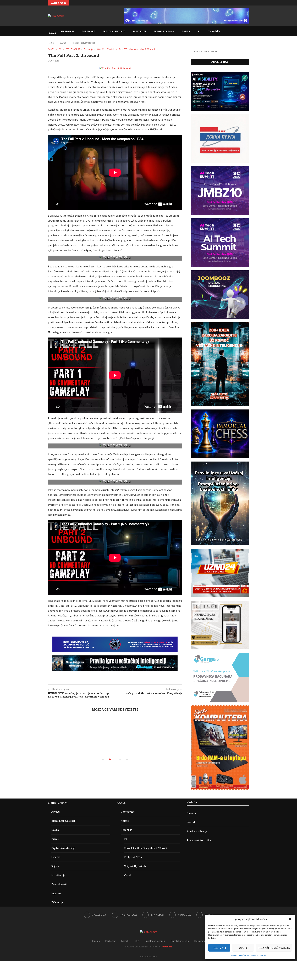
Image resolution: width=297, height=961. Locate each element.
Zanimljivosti (59, 884)
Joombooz (166, 946)
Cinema (55, 857)
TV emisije (214, 31)
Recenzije (126, 829)
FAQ (137, 940)
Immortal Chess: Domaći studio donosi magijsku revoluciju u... (109, 3)
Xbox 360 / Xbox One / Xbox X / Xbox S (145, 848)
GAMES (186, 31)
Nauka (55, 829)
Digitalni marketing (63, 848)
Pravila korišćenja (197, 831)
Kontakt (192, 822)
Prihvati (219, 947)
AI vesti (55, 811)
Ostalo (128, 875)
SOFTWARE (88, 31)
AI (199, 31)
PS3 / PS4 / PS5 (133, 857)
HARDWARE (67, 31)
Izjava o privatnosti (259, 955)
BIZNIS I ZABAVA (164, 31)
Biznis (55, 839)
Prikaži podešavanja (274, 947)
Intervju (56, 893)
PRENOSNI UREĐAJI (113, 31)
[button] (290, 919)
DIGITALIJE (139, 31)
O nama (191, 813)
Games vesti (128, 811)
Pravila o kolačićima (240, 955)
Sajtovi (55, 866)
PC (126, 839)
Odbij (243, 947)
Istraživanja (58, 875)
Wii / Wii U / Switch (135, 866)
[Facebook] (239, 2)
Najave (125, 820)
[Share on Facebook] (114, 680)
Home (51, 42)
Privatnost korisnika (199, 840)
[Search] (247, 31)
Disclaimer (199, 940)
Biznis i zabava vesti (63, 820)
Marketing (110, 940)
